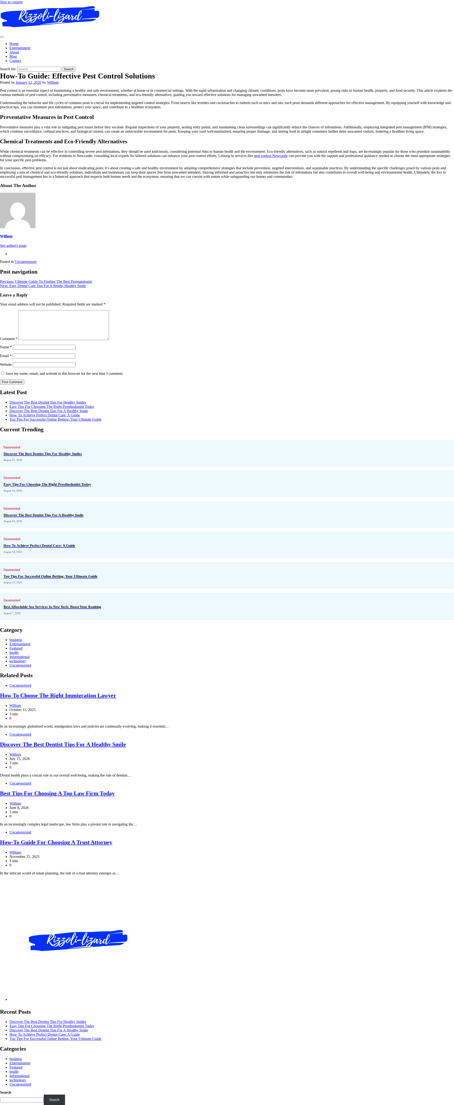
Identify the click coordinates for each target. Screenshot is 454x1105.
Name (6, 347)
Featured (15, 648)
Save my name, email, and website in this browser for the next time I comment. (64, 373)
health (13, 653)
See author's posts (13, 246)
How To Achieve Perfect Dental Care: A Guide (44, 415)
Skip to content (11, 2)
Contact (15, 61)
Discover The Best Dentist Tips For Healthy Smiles (47, 402)
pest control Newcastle (271, 156)
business (15, 640)
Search (5, 1092)
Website (6, 365)
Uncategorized (25, 262)
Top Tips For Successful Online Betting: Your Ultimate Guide (55, 419)
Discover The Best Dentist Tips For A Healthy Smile (48, 411)
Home (14, 44)
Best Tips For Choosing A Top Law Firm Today (57, 793)
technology (17, 661)
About (14, 52)
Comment (8, 339)
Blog (13, 56)
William (53, 82)
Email (6, 356)
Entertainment (19, 48)
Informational (19, 657)
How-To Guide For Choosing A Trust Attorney (56, 842)
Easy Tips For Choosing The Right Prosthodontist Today (51, 407)
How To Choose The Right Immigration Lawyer (58, 695)
